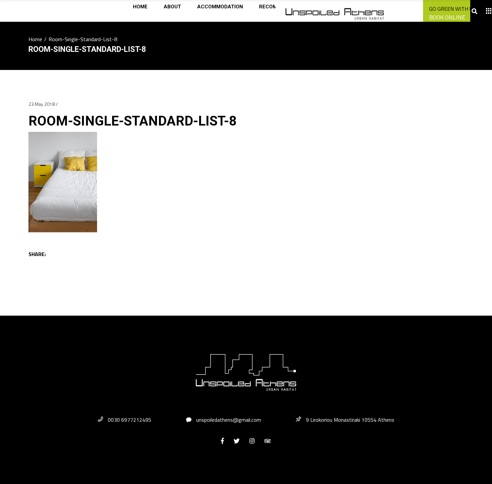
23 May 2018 (41, 103)
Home (35, 39)
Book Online (447, 17)
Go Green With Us (452, 9)
